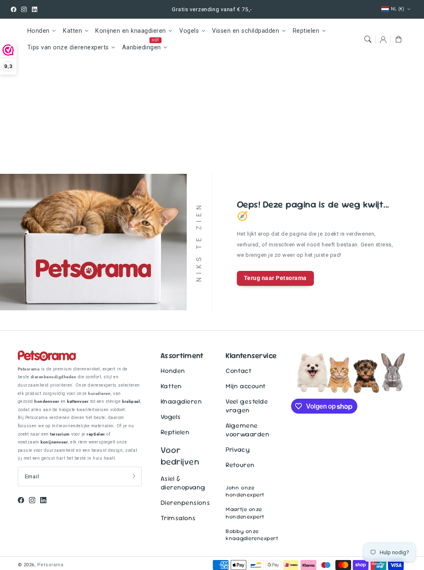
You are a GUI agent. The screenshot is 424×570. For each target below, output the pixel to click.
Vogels (189, 30)
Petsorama (50, 565)
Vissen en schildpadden (245, 30)
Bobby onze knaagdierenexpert (252, 535)
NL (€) (398, 9)
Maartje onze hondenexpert (245, 513)
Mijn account (245, 386)
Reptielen (306, 30)
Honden (38, 30)
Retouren (240, 464)
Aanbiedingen (141, 47)
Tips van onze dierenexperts (68, 47)
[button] (367, 39)
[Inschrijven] (134, 476)
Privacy (238, 449)
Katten (72, 30)
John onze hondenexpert (245, 491)
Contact (238, 370)
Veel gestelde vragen (247, 405)
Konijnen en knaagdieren (130, 30)
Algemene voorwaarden (247, 429)
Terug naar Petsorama (275, 278)
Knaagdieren (181, 401)
